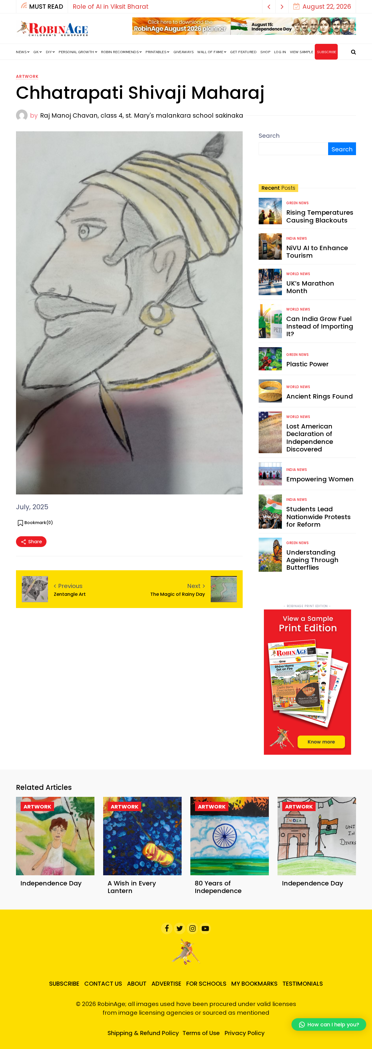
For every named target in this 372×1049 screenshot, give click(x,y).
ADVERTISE (166, 984)
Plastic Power (307, 364)
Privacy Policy (245, 1033)
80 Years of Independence (218, 887)
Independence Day (51, 883)
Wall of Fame (210, 52)
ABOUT (136, 984)
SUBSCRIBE (327, 52)
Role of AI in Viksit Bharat (111, 6)
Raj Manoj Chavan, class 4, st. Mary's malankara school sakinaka (141, 115)
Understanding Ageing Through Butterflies (312, 560)
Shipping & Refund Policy (143, 1033)
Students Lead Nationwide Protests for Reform (318, 517)
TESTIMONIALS (302, 984)
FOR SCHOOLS (206, 984)
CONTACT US (103, 984)
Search (269, 136)
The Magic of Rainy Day (177, 594)
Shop (265, 52)
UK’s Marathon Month (310, 287)
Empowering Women (320, 479)
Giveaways (184, 52)
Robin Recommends (120, 52)
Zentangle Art (70, 594)
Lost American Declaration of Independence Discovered (309, 438)
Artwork (27, 76)
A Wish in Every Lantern (132, 887)
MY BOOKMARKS (254, 984)
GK (36, 52)
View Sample (302, 52)
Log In (280, 52)
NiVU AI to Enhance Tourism (317, 251)
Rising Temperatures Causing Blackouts (319, 216)
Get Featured (243, 52)
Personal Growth (76, 52)
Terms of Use (201, 1033)
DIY (49, 52)
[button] (269, 6)
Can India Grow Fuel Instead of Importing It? (319, 326)
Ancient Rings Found (319, 396)
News (21, 52)
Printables (156, 52)
